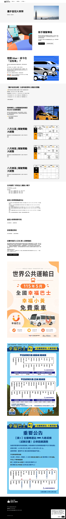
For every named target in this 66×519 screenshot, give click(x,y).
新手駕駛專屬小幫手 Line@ (49, 39)
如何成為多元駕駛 (50, 43)
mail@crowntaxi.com (12, 506)
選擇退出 (59, 516)
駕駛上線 (13, 1)
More (8, 137)
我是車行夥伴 (11, 118)
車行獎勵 (23, 1)
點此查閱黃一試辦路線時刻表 (13, 254)
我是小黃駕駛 (11, 117)
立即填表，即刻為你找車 (12, 78)
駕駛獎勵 (18, 1)
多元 (12, 190)
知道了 (63, 516)
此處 (63, 513)
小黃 (14, 190)
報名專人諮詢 (41, 43)
